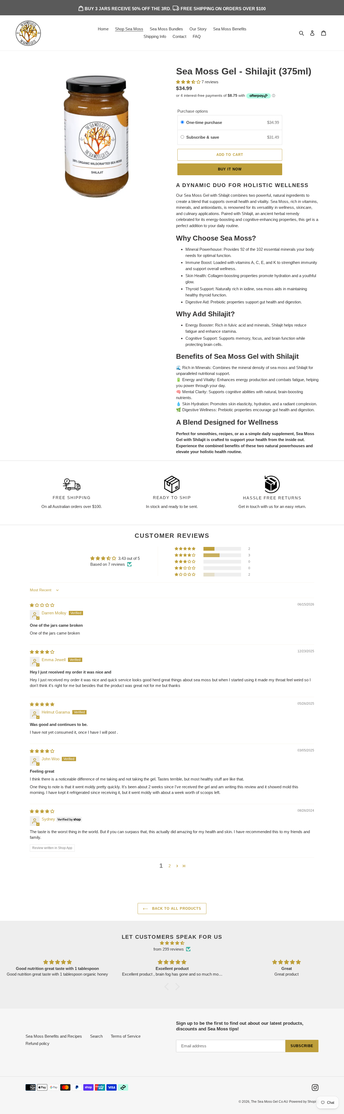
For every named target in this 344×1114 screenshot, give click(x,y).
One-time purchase (204, 122)
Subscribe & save (203, 137)
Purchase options (192, 111)
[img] (42, 605)
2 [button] (170, 866)
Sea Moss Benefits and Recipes (54, 1036)
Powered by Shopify (303, 1102)
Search (96, 1036)
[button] (185, 549)
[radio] (182, 122)
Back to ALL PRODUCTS (176, 909)
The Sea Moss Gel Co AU (269, 1102)
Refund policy (37, 1043)
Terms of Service (126, 1036)
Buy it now (230, 169)
